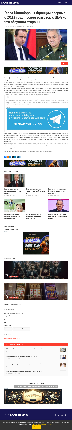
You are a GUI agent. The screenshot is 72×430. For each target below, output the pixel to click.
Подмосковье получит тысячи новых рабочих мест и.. (36, 191)
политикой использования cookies (43, 424)
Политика (7, 9)
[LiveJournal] (18, 157)
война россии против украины (44, 151)
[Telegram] (20, 157)
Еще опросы (25, 329)
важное (9, 151)
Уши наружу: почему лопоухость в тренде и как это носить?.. (24, 364)
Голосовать (8, 329)
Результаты (17, 329)
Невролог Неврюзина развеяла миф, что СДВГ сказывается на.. (12, 216)
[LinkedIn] (15, 157)
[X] (13, 157)
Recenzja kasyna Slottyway (12, 338)
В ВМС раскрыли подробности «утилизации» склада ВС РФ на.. (24, 371)
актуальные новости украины (28, 151)
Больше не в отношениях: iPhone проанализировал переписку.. (57, 191)
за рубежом (16, 151)
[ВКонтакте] (5, 157)
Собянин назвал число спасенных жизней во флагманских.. (33, 216)
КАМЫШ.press (10, 2)
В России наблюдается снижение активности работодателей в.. (25, 349)
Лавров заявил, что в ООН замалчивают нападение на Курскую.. (57, 216)
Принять (36, 427)
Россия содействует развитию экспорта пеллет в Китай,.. (13, 191)
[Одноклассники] (8, 157)
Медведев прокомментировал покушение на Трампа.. (21, 356)
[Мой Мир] (10, 157)
